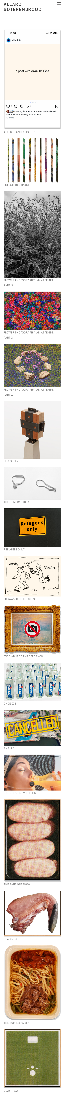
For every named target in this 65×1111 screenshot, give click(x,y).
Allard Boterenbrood (23, 6)
